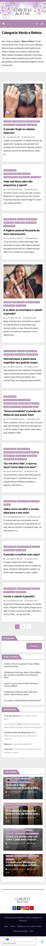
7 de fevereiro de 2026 (17, 792)
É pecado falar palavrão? (22, 744)
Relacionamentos (12, 782)
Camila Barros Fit (11, 724)
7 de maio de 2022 (13, 137)
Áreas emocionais (10, 449)
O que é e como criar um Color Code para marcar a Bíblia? (22, 839)
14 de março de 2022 (14, 189)
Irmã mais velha (9, 124)
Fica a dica (21, 219)
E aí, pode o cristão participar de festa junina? (22, 700)
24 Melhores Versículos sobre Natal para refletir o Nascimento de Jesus (22, 865)
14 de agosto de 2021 (15, 238)
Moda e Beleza (20, 124)
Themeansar (23, 920)
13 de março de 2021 (14, 367)
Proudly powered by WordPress (14, 918)
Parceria (7, 504)
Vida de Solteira (9, 226)
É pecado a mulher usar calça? (21, 554)
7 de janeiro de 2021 (14, 471)
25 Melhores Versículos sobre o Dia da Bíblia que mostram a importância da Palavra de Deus (22, 674)
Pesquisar (8, 638)
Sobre (31, 931)
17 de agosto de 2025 (17, 843)
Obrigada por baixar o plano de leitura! (29, 926)
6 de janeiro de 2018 (14, 601)
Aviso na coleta (9, 943)
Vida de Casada (31, 222)
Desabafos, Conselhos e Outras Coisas (17, 173)
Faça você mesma (24, 403)
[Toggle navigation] (41, 24)
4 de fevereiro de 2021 (15, 419)
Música (35, 406)
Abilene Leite (29, 137)
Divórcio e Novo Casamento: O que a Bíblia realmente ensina (23, 787)
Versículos (10, 807)
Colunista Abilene (18, 121)
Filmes (6, 406)
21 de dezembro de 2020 (16, 517)
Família (17, 778)
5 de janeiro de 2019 (14, 559)
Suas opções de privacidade (21, 939)
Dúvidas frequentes (32, 121)
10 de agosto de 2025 (17, 869)
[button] (37, 24)
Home (6, 926)
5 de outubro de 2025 (17, 818)
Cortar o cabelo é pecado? (19, 596)
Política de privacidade (20, 931)
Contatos (13, 926)
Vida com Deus (31, 124)
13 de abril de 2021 (14, 318)
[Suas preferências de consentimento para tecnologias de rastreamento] (42, 942)
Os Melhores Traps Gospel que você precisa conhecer (20, 736)
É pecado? (7, 121)
